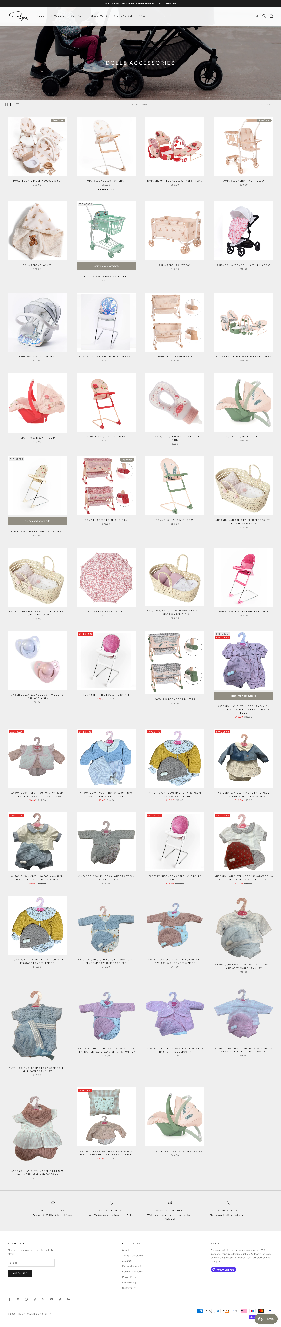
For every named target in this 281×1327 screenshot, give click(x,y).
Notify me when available (106, 266)
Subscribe (20, 1273)
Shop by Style (123, 16)
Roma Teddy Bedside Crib (175, 356)
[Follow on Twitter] (18, 1299)
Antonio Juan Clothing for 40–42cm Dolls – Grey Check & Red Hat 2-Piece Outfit (243, 878)
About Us (127, 1260)
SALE (142, 16)
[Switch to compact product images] (17, 104)
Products (58, 16)
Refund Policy (129, 1282)
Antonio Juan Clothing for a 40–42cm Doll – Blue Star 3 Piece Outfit (244, 794)
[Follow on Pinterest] (43, 1299)
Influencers (98, 16)
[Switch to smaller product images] (11, 104)
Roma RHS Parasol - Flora (106, 611)
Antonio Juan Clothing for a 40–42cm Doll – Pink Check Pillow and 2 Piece (106, 1153)
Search (125, 1250)
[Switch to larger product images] (6, 104)
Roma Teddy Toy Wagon (175, 265)
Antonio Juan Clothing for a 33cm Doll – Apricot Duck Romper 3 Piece (174, 961)
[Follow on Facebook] (9, 1299)
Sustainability (129, 1287)
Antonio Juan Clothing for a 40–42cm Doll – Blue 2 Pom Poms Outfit (37, 878)
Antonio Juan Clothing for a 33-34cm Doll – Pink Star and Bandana (37, 1172)
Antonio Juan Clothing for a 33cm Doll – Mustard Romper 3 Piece (37, 961)
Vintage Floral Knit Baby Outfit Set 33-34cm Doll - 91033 (106, 878)
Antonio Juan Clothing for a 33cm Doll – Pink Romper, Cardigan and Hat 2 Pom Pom (106, 1050)
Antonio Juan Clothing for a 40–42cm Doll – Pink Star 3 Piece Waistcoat (37, 794)
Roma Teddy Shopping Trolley (244, 181)
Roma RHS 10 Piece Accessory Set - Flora (175, 181)
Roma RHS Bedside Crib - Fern (175, 699)
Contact (77, 16)
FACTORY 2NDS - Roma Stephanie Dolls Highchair (175, 878)
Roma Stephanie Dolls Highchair (106, 695)
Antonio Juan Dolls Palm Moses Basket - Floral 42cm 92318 (37, 613)
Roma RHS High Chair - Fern (175, 520)
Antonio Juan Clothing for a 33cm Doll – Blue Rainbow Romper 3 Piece (106, 961)
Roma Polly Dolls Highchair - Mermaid (106, 356)
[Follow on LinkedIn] (68, 1299)
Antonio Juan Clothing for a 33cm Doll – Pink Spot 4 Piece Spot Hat (174, 1050)
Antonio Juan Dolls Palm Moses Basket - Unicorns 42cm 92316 (175, 612)
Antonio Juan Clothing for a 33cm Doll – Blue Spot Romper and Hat (243, 966)
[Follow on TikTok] (60, 1299)
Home (41, 16)
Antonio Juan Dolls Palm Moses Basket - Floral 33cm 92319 (243, 521)
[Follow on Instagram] (26, 1299)
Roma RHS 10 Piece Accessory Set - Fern (243, 356)
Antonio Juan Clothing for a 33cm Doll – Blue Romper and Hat (37, 1069)
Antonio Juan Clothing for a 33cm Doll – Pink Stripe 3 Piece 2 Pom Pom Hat (243, 1050)
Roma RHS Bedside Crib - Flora (106, 520)
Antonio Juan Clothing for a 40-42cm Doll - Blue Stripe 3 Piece (106, 794)
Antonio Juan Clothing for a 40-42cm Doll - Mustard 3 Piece (175, 794)
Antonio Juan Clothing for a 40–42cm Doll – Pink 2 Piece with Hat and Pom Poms (244, 709)
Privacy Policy (129, 1277)
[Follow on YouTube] (51, 1299)
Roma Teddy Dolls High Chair (106, 181)
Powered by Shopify (39, 1314)
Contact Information (132, 1271)
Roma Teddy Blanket (37, 265)
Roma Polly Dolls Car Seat (37, 356)
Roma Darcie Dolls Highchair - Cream (37, 531)
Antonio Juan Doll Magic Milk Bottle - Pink (175, 438)
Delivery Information (132, 1266)
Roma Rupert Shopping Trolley (106, 276)
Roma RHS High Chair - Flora (106, 436)
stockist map (263, 1257)
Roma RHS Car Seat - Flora (37, 438)
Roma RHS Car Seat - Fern (243, 436)
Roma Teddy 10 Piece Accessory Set (37, 181)
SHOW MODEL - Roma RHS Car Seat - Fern (175, 1151)
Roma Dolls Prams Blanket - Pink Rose (244, 265)
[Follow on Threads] (34, 1299)
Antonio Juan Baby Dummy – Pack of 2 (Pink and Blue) (37, 696)
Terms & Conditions (132, 1255)
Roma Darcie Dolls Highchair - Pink (243, 611)
